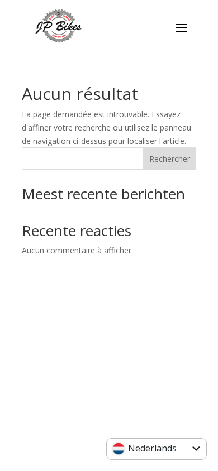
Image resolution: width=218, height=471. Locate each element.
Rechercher (169, 158)
